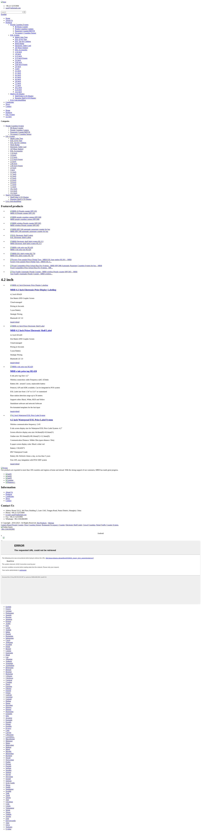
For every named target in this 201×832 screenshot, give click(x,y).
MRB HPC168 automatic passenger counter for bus (29, 231)
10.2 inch (18, 88)
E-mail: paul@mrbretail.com (16, 515)
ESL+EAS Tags (21, 39)
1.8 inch (18, 54)
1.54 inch (18, 52)
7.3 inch (18, 83)
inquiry (12, 322)
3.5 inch (18, 71)
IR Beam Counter (21, 27)
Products (9, 23)
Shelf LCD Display (17, 94)
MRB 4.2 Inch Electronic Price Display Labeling (33, 290)
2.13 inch (18, 56)
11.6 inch (18, 90)
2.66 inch (18, 62)
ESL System (14, 35)
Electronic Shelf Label (74, 525)
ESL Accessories (21, 50)
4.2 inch (18, 75)
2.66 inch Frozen (21, 64)
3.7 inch (18, 73)
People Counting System (19, 25)
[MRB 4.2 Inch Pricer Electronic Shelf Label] (27, 326)
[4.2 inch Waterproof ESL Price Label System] (27, 415)
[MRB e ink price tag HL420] (21, 367)
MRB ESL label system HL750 (21, 256)
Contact (8, 106)
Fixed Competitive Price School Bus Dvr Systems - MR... (31, 268)
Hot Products (42, 523)
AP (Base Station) (21, 48)
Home (8, 18)
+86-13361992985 (8, 529)
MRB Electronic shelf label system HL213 (26, 244)
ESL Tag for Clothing (23, 41)
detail (17, 322)
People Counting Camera (24, 29)
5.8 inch (18, 81)
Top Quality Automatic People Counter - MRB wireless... (31, 274)
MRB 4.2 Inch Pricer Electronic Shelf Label (31, 330)
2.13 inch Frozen (21, 58)
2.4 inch (18, 60)
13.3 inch (18, 92)
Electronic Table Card (23, 46)
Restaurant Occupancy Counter (53, 525)
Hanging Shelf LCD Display (25, 98)
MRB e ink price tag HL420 (20, 250)
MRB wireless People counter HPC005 (24, 225)
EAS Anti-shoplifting (18, 100)
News (8, 104)
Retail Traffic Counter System (107, 525)
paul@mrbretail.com (13, 8)
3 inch (17, 69)
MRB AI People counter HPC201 (22, 213)
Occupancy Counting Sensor (25, 33)
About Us (9, 20)
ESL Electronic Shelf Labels (20, 237)
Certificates (10, 102)
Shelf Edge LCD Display (24, 96)
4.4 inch (18, 79)
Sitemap (51, 523)
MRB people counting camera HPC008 (24, 219)
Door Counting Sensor (32, 525)
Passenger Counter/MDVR (25, 31)
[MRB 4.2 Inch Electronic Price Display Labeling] (29, 285)
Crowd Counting (89, 525)
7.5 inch (18, 85)
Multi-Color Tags (21, 37)
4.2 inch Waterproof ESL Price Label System (31, 420)
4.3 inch (18, 77)
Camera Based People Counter (12, 525)
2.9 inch (18, 67)
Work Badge (19, 44)
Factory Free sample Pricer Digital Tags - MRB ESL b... (31, 262)
